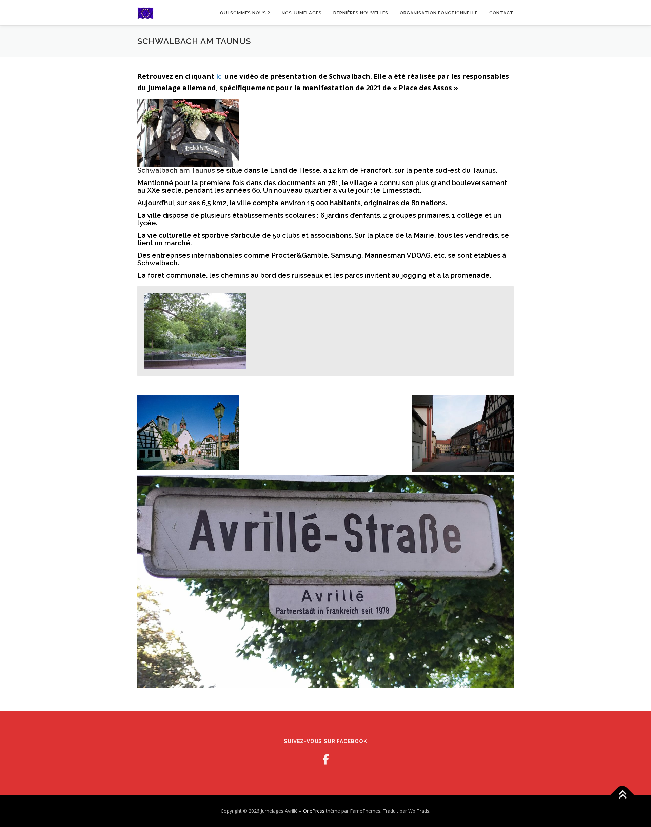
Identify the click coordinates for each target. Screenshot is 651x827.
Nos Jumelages (302, 12)
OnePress (313, 811)
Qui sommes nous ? (245, 12)
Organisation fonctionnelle (439, 12)
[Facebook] (325, 759)
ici (219, 76)
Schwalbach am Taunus (176, 170)
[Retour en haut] (622, 795)
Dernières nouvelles (360, 12)
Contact (501, 12)
